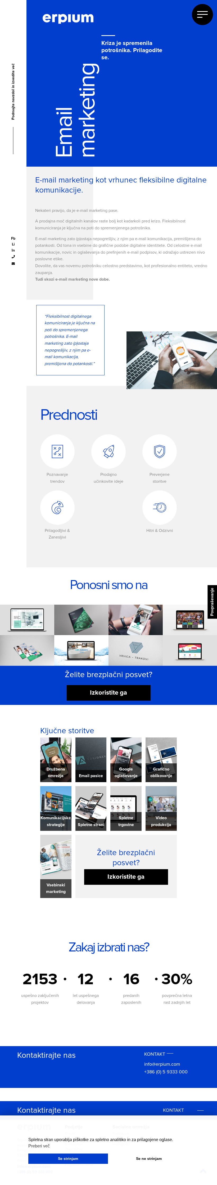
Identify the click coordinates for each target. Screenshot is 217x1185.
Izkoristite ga (108, 693)
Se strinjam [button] (68, 1158)
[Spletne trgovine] (126, 808)
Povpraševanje (212, 602)
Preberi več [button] (39, 1146)
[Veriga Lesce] (81, 619)
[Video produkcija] (161, 808)
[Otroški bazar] (190, 650)
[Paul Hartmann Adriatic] (27, 650)
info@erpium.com (162, 1064)
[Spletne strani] (91, 808)
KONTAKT (154, 1054)
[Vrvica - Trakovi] (135, 650)
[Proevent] (190, 619)
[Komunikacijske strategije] (55, 808)
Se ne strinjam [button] (149, 1158)
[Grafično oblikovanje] (161, 759)
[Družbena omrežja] (55, 759)
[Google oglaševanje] (126, 759)
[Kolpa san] (81, 650)
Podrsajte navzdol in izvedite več (13, 106)
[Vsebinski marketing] (55, 857)
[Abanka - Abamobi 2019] (135, 619)
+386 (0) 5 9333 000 (166, 1072)
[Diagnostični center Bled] (27, 619)
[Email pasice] (91, 759)
